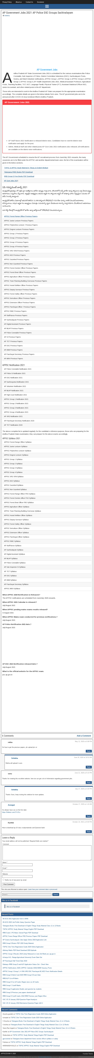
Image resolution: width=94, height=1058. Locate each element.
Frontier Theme (88, 1054)
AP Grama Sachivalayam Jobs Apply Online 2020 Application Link (25, 940)
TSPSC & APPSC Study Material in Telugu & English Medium (26, 168)
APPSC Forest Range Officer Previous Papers (20, 216)
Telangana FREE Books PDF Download (18, 172)
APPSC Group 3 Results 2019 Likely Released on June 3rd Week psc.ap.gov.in (29, 954)
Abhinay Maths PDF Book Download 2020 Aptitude (19, 950)
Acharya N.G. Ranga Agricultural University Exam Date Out (22, 957)
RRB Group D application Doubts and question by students (22, 989)
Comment (6, 844)
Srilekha (7, 15)
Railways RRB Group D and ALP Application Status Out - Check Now (25, 964)
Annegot (11, 805)
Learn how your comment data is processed (42, 889)
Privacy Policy (7, 2)
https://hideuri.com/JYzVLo (11, 812)
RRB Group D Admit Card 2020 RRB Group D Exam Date (22, 975)
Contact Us (29, 2)
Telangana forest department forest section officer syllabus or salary (35, 1039)
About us (19, 2)
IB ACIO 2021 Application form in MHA (15, 919)
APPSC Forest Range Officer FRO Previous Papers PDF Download (25, 936)
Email (4, 868)
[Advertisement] (47, 43)
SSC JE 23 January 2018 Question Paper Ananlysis (20, 999)
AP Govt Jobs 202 (10, 181)
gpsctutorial (6, 1039)
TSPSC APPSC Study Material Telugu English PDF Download (23, 929)
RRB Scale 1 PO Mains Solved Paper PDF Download (20, 933)
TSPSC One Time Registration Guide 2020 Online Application (23, 947)
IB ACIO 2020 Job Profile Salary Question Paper (19, 922)
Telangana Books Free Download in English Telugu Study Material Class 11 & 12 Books (32, 926)
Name (4, 862)
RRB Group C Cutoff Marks (12, 985)
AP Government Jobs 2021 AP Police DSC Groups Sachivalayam (37, 12)
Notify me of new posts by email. (16, 880)
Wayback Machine (45, 1057)
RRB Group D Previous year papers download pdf (19, 992)
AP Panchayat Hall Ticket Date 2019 (15, 961)
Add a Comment (84, 736)
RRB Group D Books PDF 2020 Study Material (18, 943)
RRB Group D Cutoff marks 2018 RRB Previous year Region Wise (24, 996)
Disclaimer (40, 2)
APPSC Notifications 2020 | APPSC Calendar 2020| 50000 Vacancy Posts (27, 968)
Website (5, 874)
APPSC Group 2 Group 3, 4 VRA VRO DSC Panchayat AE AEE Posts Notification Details (32, 971)
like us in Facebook (10, 900)
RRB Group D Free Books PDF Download (19, 176)
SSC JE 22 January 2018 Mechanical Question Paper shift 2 (23, 1003)
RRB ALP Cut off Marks (10, 978)
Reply (89, 751)
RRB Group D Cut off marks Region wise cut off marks (21, 982)
